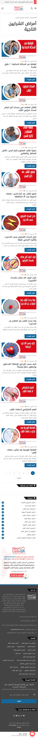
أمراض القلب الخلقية (29, 525)
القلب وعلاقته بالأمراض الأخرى (26, 538)
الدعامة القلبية (31, 647)
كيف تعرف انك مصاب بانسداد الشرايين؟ (23, 279)
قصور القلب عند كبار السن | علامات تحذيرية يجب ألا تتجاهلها (21, 195)
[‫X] (21, 715)
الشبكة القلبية (21, 647)
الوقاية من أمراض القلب (28, 531)
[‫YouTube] (16, 715)
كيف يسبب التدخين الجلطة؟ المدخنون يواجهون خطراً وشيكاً (19, 365)
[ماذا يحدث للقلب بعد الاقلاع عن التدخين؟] (19, 306)
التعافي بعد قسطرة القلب (28, 643)
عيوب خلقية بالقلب (17, 670)
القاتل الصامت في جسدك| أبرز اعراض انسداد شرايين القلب (20, 108)
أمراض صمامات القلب (28, 515)
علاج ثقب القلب (14, 667)
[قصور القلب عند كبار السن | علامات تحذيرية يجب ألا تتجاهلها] (19, 179)
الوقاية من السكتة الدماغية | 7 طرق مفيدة (20, 65)
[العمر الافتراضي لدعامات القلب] (19, 394)
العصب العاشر (10, 647)
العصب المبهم (31, 650)
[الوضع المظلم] (32, 9)
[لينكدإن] (19, 715)
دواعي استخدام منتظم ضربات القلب (26, 660)
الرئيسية (32, 17)
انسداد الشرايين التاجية (29, 653)
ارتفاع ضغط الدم (30, 506)
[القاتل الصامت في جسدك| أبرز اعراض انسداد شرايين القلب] (19, 93)
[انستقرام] (14, 715)
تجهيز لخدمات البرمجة (15, 726)
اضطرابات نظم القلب (29, 509)
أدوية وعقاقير (31, 535)
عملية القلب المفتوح (30, 670)
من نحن (13, 735)
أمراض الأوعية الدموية (28, 512)
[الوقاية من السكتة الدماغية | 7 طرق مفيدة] (19, 49)
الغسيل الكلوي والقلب (19, 650)
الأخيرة (19, 478)
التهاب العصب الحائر (13, 643)
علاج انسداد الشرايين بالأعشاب (27, 664)
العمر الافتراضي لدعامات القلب (23, 409)
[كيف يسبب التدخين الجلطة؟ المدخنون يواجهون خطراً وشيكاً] (19, 349)
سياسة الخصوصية (22, 735)
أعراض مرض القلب (29, 522)
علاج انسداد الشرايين (8, 660)
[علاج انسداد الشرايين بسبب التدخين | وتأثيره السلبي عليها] (19, 222)
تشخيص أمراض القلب (28, 528)
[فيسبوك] (24, 715)
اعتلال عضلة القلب (29, 519)
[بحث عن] (35, 9)
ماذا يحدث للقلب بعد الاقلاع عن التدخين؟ (22, 322)
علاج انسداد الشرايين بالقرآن (28, 667)
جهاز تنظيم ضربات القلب (29, 657)
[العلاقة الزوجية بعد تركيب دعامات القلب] (19, 435)
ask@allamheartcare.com (17, 629)
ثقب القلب (17, 653)
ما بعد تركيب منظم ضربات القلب (27, 674)
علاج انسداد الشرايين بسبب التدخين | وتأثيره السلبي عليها (20, 238)
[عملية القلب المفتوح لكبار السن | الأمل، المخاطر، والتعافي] (19, 136)
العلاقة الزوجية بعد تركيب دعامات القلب (21, 451)
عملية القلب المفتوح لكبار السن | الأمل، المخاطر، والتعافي (19, 152)
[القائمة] (3, 9)
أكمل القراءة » (30, 79)
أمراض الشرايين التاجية (28, 503)
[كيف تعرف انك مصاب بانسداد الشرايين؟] (19, 263)
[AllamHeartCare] (19, 9)
